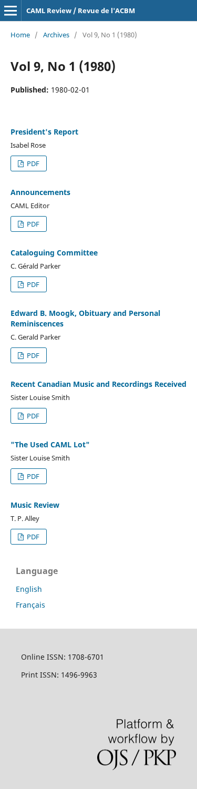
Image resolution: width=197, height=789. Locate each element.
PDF (32, 163)
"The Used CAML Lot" (50, 444)
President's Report (44, 132)
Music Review (35, 505)
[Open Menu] (10, 10)
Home (20, 34)
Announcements (40, 192)
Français (30, 605)
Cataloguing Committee (54, 253)
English (29, 589)
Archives (56, 34)
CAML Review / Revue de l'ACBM (80, 10)
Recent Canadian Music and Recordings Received (98, 384)
